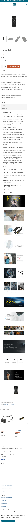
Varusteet (3, 44)
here (18, 517)
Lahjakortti (3, 500)
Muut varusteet (9, 44)
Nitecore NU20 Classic (5, 429)
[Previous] (3, 21)
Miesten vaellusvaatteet (6, 488)
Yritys (2, 466)
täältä (14, 511)
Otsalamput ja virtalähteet (20, 44)
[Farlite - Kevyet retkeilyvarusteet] (14, 4)
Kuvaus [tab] (3, 102)
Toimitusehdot (4, 506)
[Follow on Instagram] (4, 459)
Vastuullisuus (4, 469)
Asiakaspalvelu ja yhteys (6, 497)
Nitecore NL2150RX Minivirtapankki (19, 430)
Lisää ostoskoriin (14, 66)
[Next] (25, 21)
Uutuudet (3, 479)
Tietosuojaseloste (5, 472)
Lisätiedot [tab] (4, 105)
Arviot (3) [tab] (4, 108)
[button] (2, 4)
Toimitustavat (4, 503)
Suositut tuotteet (5, 482)
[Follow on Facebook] (2, 459)
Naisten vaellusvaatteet (6, 485)
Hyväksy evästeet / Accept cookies (8, 520)
